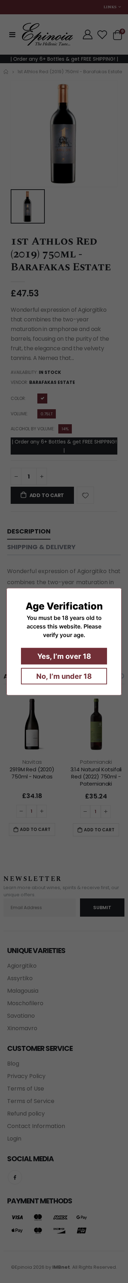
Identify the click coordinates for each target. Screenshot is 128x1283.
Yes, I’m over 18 (64, 656)
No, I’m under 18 (64, 676)
